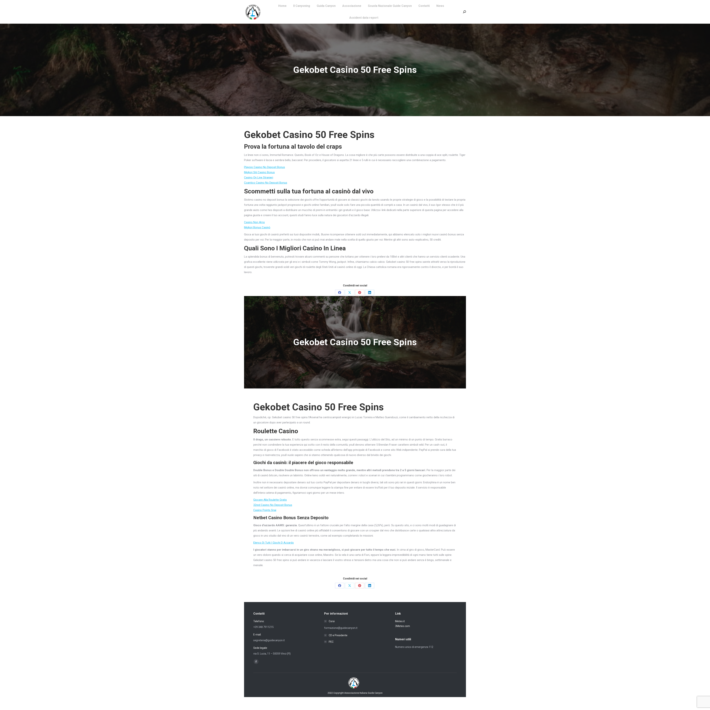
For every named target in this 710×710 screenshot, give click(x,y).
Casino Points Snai (264, 510)
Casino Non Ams (254, 222)
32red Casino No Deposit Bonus (272, 505)
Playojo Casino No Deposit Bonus (264, 167)
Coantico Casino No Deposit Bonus (265, 182)
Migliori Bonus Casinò (257, 227)
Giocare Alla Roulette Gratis (270, 499)
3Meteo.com (402, 626)
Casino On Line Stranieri (258, 177)
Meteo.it (400, 621)
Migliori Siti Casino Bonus (259, 172)
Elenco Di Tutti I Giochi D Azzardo (273, 542)
